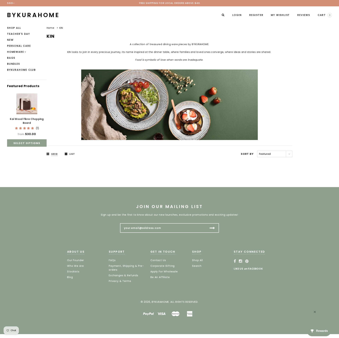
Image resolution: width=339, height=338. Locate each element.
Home (50, 28)
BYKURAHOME (33, 15)
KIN (61, 28)
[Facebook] (235, 261)
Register (256, 15)
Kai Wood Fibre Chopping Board (27, 121)
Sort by (247, 154)
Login (237, 15)
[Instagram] (240, 261)
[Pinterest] (247, 261)
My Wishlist (280, 15)
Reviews (303, 15)
